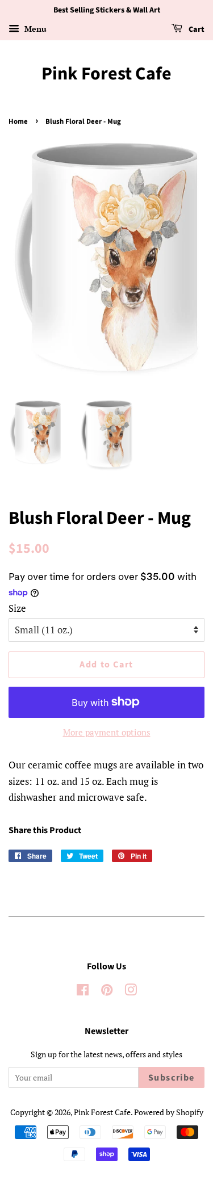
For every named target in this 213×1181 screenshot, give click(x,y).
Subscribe (171, 1077)
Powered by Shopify (168, 1112)
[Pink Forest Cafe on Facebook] (82, 991)
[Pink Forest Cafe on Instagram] (130, 991)
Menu (34, 28)
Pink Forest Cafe (106, 74)
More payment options (107, 732)
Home (18, 121)
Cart (195, 29)
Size (17, 608)
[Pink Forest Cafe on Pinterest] (107, 991)
